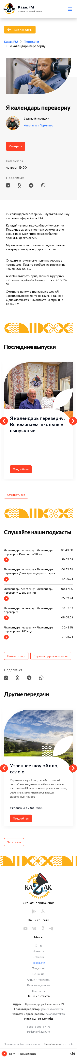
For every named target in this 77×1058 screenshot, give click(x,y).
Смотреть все (16, 494)
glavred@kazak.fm (52, 1009)
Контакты (38, 991)
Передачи (38, 962)
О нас (38, 945)
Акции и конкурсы (38, 979)
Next (73, 421)
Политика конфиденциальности (22, 1043)
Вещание (38, 973)
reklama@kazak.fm (38, 1031)
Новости (38, 951)
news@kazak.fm (56, 1013)
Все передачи (23, 29)
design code (66, 1043)
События (38, 957)
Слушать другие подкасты (51, 656)
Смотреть (15, 146)
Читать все (14, 842)
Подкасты (38, 968)
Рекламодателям (38, 985)
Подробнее (21, 469)
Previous (4, 421)
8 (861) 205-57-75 (39, 1026)
